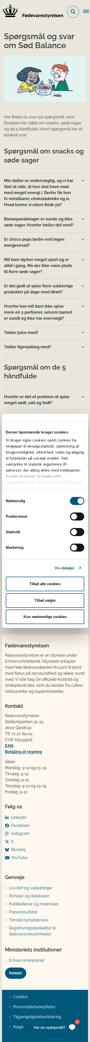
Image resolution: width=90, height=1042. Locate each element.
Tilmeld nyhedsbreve (28, 920)
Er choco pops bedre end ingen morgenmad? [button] (34, 242)
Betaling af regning (23, 751)
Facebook (20, 825)
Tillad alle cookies (45, 584)
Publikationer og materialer (34, 904)
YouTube (19, 857)
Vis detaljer (64, 568)
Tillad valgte (45, 600)
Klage (18, 1026)
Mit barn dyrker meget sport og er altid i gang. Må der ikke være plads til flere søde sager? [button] (38, 265)
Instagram (20, 833)
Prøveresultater (23, 912)
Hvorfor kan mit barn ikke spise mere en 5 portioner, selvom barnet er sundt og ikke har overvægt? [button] (38, 312)
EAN (9, 745)
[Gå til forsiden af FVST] (31, 12)
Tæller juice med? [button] (21, 332)
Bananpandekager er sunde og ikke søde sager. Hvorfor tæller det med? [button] (39, 222)
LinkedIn (18, 817)
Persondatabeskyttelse (34, 1006)
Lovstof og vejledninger (31, 888)
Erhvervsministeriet (26, 960)
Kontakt (15, 973)
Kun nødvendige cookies (45, 617)
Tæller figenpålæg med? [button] (27, 346)
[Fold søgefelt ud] (73, 12)
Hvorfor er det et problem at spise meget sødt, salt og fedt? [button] (37, 399)
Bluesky (18, 849)
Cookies (20, 996)
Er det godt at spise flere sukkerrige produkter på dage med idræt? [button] (38, 289)
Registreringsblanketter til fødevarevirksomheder (32, 931)
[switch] (77, 516)
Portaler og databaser (29, 896)
